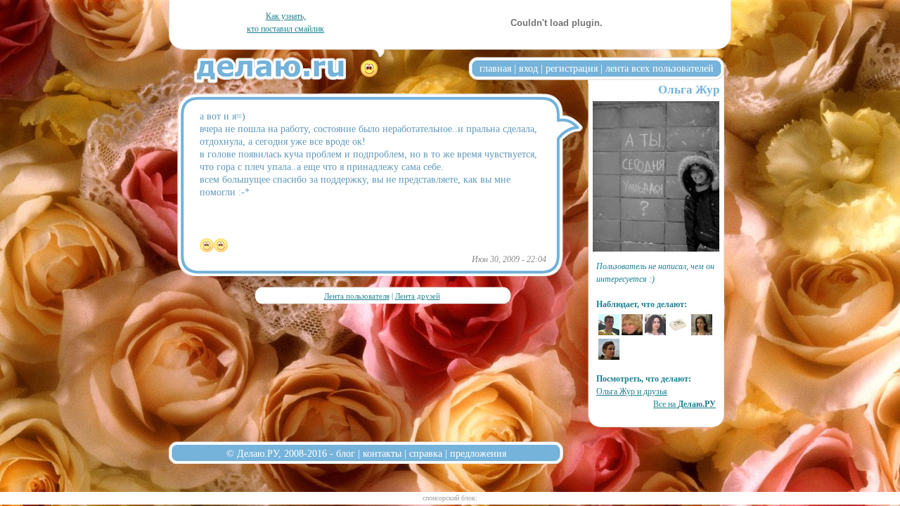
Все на (684, 404)
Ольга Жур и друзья (631, 391)
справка (425, 453)
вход (528, 68)
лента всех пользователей (659, 68)
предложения (478, 453)
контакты (382, 453)
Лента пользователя (357, 296)
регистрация (572, 68)
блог (345, 453)
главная (495, 68)
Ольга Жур (688, 89)
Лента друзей (417, 296)
